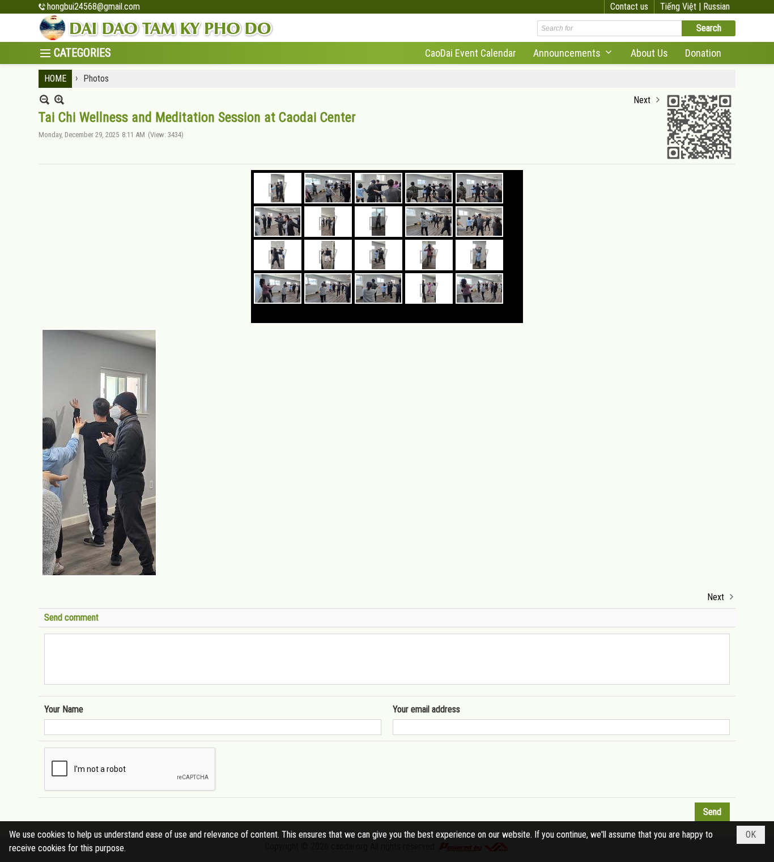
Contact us (629, 6)
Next (641, 100)
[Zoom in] (44, 99)
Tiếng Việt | (681, 6)
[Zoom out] (59, 99)
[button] (573, 53)
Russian (716, 6)
